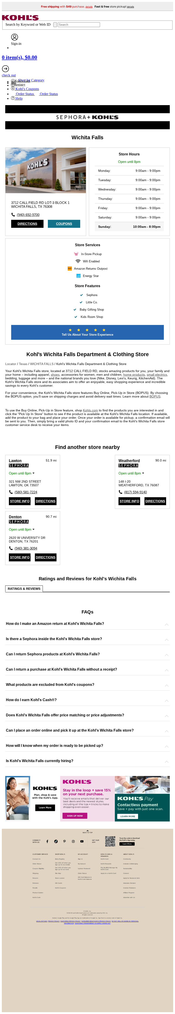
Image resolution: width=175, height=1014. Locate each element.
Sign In (80, 859)
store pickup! (114, 6)
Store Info (20, 501)
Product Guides (38, 892)
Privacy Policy (53, 921)
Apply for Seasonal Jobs (131, 878)
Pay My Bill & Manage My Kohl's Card (109, 868)
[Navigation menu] (2, 14)
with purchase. (67, 6)
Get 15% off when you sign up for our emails (63, 863)
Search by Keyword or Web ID (28, 24)
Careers (126, 873)
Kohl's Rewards (106, 863)
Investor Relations (129, 888)
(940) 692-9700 (28, 215)
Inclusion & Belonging (130, 863)
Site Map (58, 873)
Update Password (84, 868)
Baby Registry (59, 859)
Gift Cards (58, 883)
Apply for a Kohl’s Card (108, 873)
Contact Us (36, 859)
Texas (23, 364)
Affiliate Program (128, 892)
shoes (55, 374)
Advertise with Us (129, 897)
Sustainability (127, 868)
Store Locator (59, 878)
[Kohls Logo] (20, 19)
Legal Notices (41, 921)
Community (127, 859)
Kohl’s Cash (37, 897)
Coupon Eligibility (38, 868)
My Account (82, 863)
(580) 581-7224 (24, 492)
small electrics (157, 374)
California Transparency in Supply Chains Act (93, 923)
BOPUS (154, 396)
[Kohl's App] (32, 799)
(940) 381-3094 (24, 548)
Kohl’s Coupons (60, 888)
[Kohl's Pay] (142, 799)
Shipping (36, 873)
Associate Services (129, 883)
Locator (11, 364)
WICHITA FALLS (42, 364)
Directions (27, 224)
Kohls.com (90, 410)
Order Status (37, 863)
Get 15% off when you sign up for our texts (63, 868)
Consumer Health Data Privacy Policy (96, 921)
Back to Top (88, 832)
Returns (35, 878)
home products (134, 374)
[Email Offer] (87, 799)
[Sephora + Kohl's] (87, 128)
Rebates (36, 883)
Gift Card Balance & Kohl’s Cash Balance (85, 878)
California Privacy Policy (70, 921)
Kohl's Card (104, 859)
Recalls (35, 888)
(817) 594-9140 (133, 492)
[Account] (14, 39)
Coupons (64, 224)
